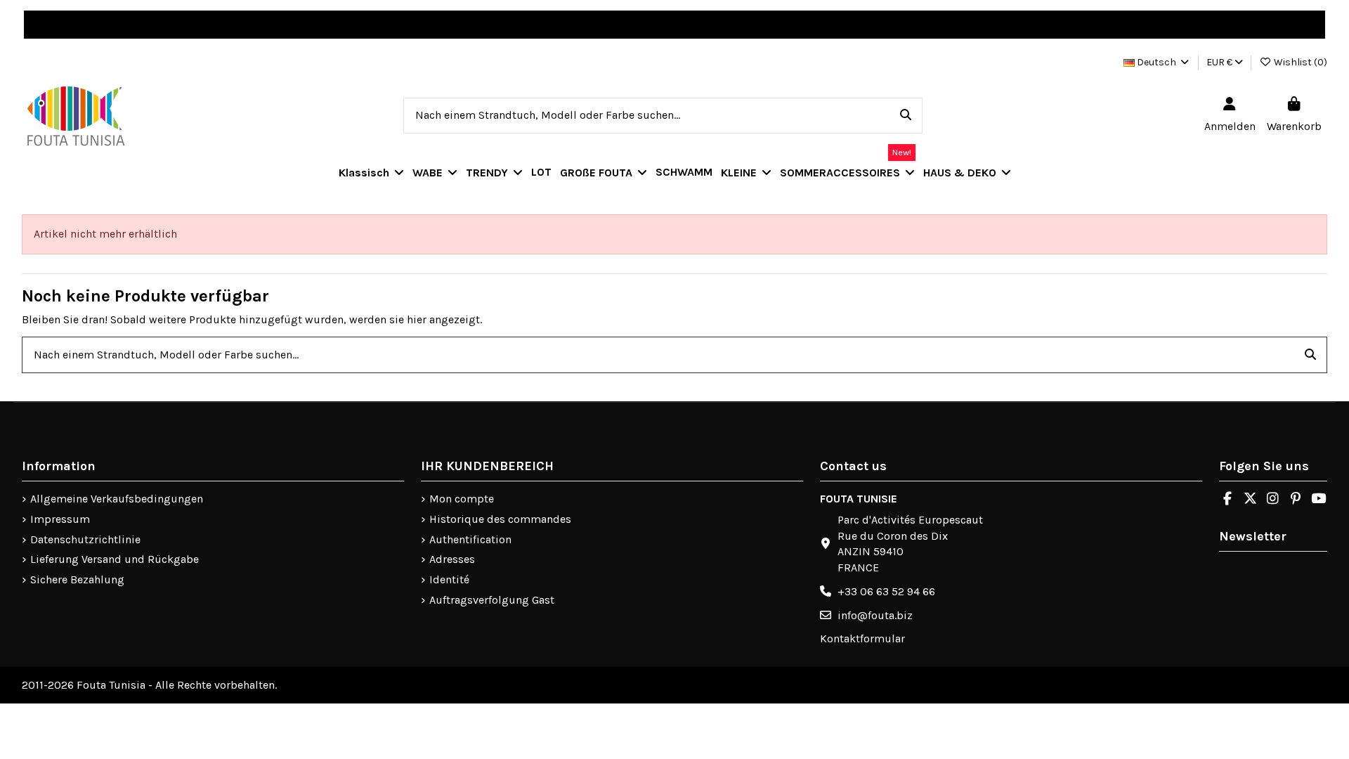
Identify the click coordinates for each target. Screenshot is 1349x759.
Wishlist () (1299, 62)
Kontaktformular (862, 638)
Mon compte (461, 498)
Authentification (470, 539)
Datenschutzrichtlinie (85, 539)
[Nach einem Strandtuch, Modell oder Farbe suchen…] (906, 116)
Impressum (60, 519)
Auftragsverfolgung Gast (491, 599)
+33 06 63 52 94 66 (886, 591)
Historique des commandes (500, 519)
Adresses (452, 559)
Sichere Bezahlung (77, 579)
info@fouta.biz (875, 615)
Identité (449, 579)
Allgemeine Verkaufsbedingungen (116, 498)
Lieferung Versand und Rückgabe (114, 559)
